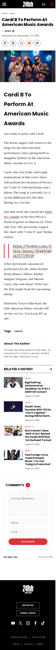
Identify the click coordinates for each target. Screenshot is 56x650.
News (12, 13)
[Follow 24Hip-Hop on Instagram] (28, 623)
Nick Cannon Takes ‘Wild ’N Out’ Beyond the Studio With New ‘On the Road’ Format (38, 435)
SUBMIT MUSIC (28, 613)
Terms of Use (38, 637)
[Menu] (5, 4)
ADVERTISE (28, 605)
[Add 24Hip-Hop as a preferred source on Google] (21, 43)
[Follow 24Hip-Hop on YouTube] (13, 623)
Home (5, 13)
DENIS (8, 31)
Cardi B (18, 331)
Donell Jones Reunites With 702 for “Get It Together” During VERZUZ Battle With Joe (38, 411)
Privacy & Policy (19, 637)
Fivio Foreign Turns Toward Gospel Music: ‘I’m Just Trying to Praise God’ (38, 459)
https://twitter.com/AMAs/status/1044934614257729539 (32, 251)
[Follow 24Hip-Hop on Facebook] (35, 623)
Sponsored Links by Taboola (45, 557)
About (16, 644)
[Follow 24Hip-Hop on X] (20, 623)
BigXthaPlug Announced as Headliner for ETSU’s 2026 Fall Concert (37, 387)
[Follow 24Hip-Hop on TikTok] (43, 623)
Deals (40, 644)
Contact (28, 644)
